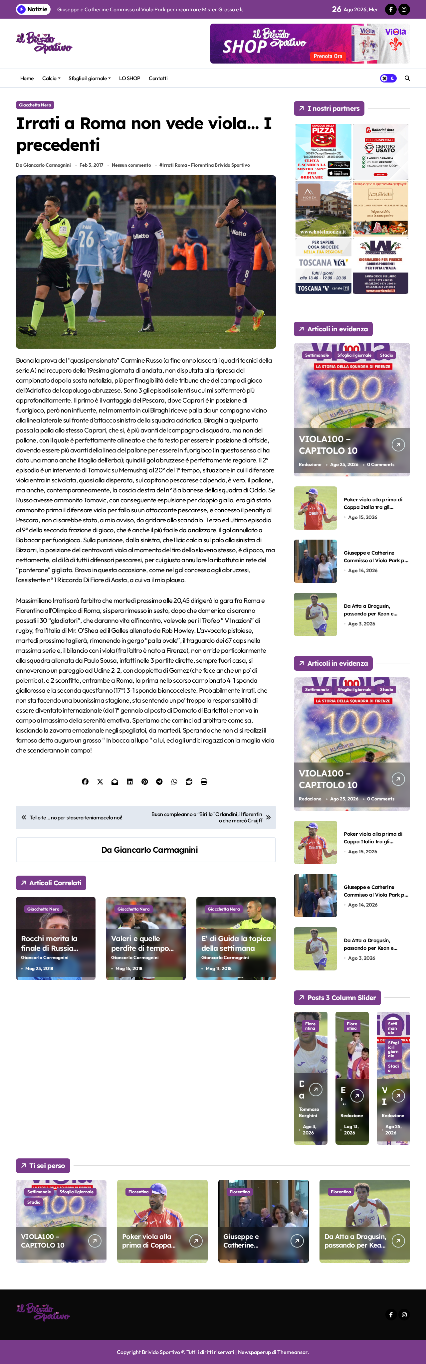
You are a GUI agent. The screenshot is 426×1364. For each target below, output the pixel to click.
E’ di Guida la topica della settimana (236, 943)
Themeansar (292, 1352)
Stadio (386, 355)
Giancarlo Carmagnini (156, 850)
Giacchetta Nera (35, 104)
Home (27, 78)
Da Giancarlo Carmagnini (43, 165)
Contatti (158, 78)
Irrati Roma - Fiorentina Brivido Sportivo (206, 165)
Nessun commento (131, 165)
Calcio (49, 78)
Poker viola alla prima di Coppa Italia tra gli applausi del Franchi (373, 507)
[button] (403, 1077)
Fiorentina (320, 1026)
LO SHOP (129, 78)
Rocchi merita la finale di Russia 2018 (49, 948)
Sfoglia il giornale (88, 78)
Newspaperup (254, 1352)
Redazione (310, 464)
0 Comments (380, 464)
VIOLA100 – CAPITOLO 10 (328, 444)
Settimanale (317, 355)
